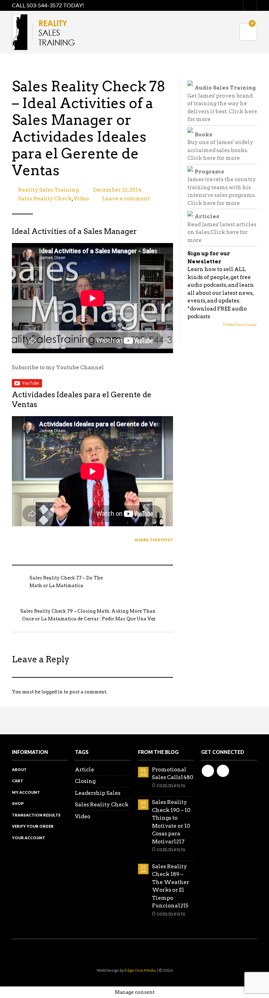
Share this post (153, 539)
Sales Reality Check (45, 198)
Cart (17, 780)
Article (84, 770)
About (19, 769)
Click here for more (213, 158)
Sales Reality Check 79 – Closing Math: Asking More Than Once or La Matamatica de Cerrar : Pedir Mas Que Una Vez (88, 615)
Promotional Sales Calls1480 (172, 774)
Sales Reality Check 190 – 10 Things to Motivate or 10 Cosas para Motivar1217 (171, 822)
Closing (85, 781)
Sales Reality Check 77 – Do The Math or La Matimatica (66, 582)
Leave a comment (126, 198)
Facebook (208, 771)
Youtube (223, 771)
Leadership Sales (97, 793)
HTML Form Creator (240, 324)
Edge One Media (140, 970)
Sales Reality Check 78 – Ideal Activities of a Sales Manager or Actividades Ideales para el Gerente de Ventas (88, 128)
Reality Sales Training (48, 190)
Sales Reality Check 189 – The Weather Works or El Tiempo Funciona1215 (170, 886)
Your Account (28, 837)
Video (81, 198)
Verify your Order (33, 826)
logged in (52, 691)
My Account (26, 792)
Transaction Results (36, 815)
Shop (18, 803)
